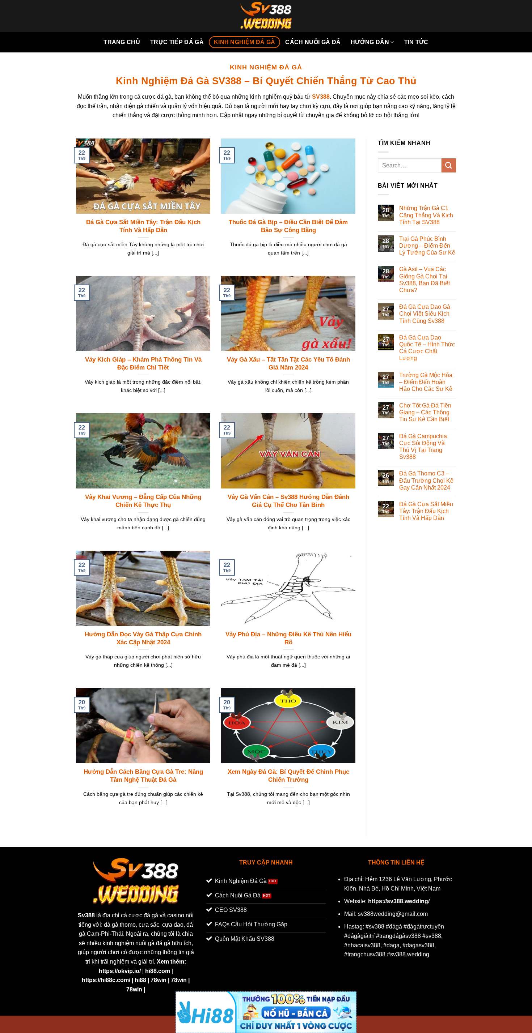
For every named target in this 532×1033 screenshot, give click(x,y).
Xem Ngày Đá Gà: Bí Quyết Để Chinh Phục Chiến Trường (288, 775)
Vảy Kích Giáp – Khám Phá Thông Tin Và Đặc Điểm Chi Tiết (143, 363)
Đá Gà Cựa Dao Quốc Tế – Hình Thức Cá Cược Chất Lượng (427, 348)
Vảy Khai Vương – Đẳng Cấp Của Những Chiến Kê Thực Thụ (143, 501)
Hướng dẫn (370, 42)
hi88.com (157, 971)
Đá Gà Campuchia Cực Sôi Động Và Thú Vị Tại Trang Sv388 (423, 446)
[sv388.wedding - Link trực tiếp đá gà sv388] (266, 16)
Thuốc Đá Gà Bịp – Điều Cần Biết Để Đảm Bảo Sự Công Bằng (288, 226)
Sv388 (86, 915)
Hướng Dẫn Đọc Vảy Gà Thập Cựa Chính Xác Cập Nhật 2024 (143, 638)
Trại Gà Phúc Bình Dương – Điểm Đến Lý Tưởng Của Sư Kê (427, 246)
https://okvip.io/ (120, 971)
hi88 (140, 980)
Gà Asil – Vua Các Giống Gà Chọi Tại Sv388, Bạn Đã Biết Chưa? (424, 279)
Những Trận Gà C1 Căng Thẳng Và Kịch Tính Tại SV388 (426, 215)
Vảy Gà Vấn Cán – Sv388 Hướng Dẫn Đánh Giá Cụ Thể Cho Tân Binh (288, 501)
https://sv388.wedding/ (399, 901)
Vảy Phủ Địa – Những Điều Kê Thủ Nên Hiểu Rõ (288, 638)
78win (158, 980)
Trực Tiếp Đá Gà (177, 42)
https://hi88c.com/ (106, 980)
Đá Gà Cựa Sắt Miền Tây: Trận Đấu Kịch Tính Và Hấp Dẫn (143, 226)
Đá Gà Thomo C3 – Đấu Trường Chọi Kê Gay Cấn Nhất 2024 (426, 480)
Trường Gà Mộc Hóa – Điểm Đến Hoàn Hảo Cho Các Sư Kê (425, 382)
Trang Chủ (122, 42)
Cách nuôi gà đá (313, 42)
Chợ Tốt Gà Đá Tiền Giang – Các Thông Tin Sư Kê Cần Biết (425, 412)
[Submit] (449, 165)
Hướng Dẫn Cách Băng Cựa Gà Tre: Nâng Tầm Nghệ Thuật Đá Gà (143, 775)
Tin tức (416, 42)
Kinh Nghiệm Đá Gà (244, 42)
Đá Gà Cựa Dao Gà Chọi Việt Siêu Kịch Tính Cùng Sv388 (424, 314)
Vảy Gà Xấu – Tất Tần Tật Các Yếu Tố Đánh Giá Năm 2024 (288, 363)
